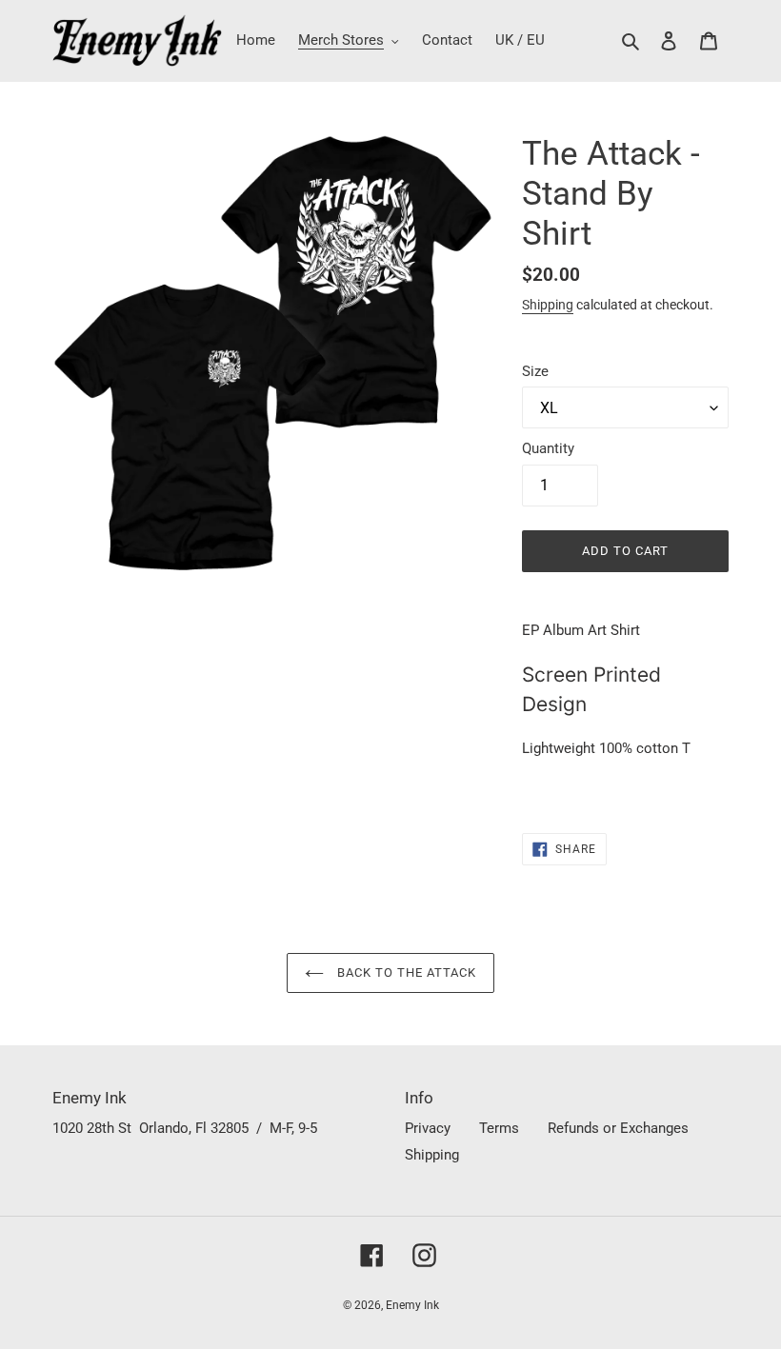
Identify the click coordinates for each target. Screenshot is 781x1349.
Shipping (547, 304)
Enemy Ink (412, 1305)
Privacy (428, 1128)
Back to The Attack (405, 972)
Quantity (548, 448)
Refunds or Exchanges (618, 1128)
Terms (499, 1128)
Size (535, 371)
